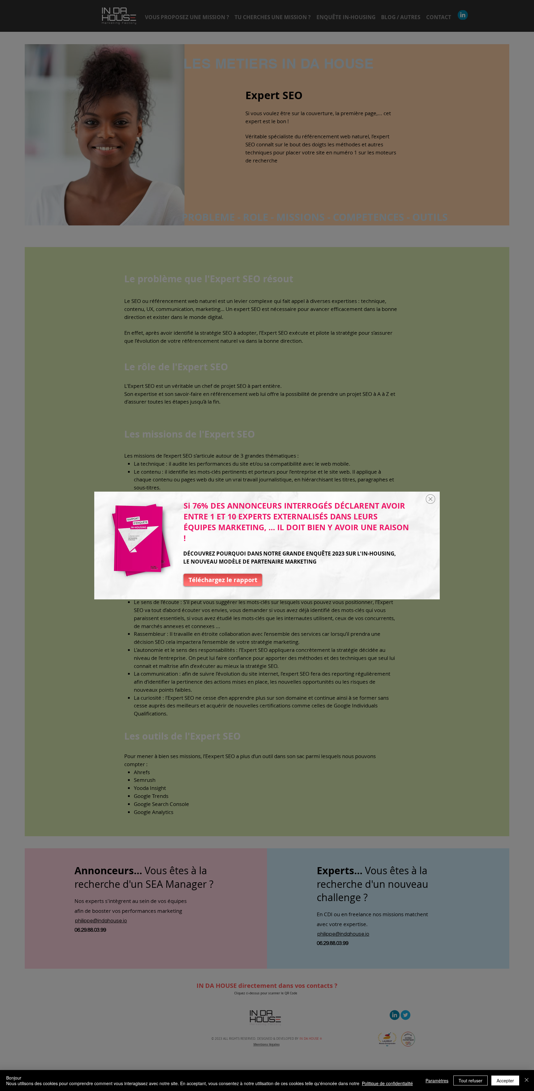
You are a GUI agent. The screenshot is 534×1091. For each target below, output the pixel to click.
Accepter (505, 1080)
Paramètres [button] (437, 1080)
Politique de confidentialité (387, 1083)
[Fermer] (526, 1080)
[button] (430, 499)
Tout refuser (470, 1080)
